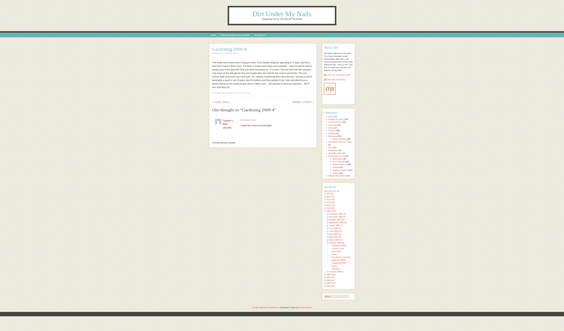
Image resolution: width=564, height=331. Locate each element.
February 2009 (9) (336, 243)
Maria (235, 53)
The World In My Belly (341, 257)
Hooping (331, 133)
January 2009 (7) (336, 272)
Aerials (331, 116)
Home (213, 35)
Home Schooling (340, 139)
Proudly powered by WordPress (265, 307)
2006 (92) (330, 280)
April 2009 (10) (335, 237)
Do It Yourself (338, 162)
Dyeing (331, 128)
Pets (330, 147)
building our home (335, 119)
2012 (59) (330, 202)
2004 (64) (330, 286)
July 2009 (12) (335, 228)
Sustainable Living (336, 156)
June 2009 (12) (335, 231)
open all (327, 191)
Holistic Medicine (340, 164)
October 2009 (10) (336, 220)
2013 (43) (330, 199)
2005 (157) (331, 283)
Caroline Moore (305, 307)
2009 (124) (331, 211)
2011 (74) (330, 205)
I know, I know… (221, 102)
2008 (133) (331, 275)
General (331, 131)
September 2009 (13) (338, 222)
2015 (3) (330, 194)
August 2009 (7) (336, 225)
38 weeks (336, 269)
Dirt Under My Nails (282, 14)
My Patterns (260, 35)
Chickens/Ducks (335, 122)
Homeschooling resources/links (235, 35)
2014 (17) (330, 197)
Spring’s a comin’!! (303, 102)
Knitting (336, 167)
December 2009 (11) (337, 214)
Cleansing (332, 125)
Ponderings (333, 150)
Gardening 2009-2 (339, 263)
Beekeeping (338, 159)
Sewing (336, 173)
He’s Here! (336, 251)
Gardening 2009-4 (339, 246)
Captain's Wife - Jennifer (228, 124)
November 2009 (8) (337, 217)
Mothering (332, 136)
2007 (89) (330, 277)
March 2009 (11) (336, 240)
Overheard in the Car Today (340, 142)
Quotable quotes (335, 153)
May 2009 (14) (335, 234)
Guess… (335, 266)
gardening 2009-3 (339, 260)
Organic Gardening (242, 93)
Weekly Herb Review (337, 176)
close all (335, 191)
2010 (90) (330, 208)
